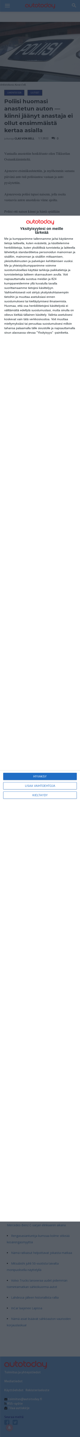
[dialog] (40, 719)
